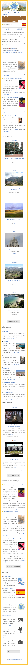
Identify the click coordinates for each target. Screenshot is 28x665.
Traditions (14, 407)
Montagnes (14, 262)
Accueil (6, 16)
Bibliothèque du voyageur (9, 52)
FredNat (14, 223)
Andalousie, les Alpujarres (14, 280)
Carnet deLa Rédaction (19, 29)
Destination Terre (7, 12)
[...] (16, 71)
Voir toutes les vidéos (13, 475)
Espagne (5, 14)
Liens (6, 21)
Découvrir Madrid (14, 459)
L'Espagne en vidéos (7, 625)
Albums (6, 19)
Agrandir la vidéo (14, 424)
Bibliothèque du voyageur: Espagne (13, 78)
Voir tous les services (13, 651)
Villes (14, 440)
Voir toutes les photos (13, 321)
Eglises (14, 231)
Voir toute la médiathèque (13, 566)
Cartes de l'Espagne (7, 576)
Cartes (22, 16)
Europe (17, 12)
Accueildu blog (7, 29)
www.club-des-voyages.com (15, 659)
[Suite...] (12, 434)
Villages (14, 170)
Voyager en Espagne (7, 637)
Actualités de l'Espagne (8, 601)
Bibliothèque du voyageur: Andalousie (13, 97)
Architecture (14, 140)
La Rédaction (15, 74)
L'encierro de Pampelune (14, 426)
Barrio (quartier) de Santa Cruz (11, 355)
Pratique (14, 16)
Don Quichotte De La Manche (11, 60)
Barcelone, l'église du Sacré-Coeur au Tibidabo (14, 249)
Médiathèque (6, 75)
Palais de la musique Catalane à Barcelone (14, 158)
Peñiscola (6, 341)
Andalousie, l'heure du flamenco (12, 115)
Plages (14, 292)
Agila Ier (6, 331)
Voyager (14, 21)
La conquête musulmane (10, 382)
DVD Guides (20, 52)
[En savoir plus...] (10, 338)
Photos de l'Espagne (7, 615)
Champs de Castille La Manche (14, 219)
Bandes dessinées (12, 50)
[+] (18, 48)
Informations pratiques (8, 588)
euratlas (14, 253)
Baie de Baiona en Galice (14, 310)
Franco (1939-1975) (8, 392)
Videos (14, 19)
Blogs (21, 19)
